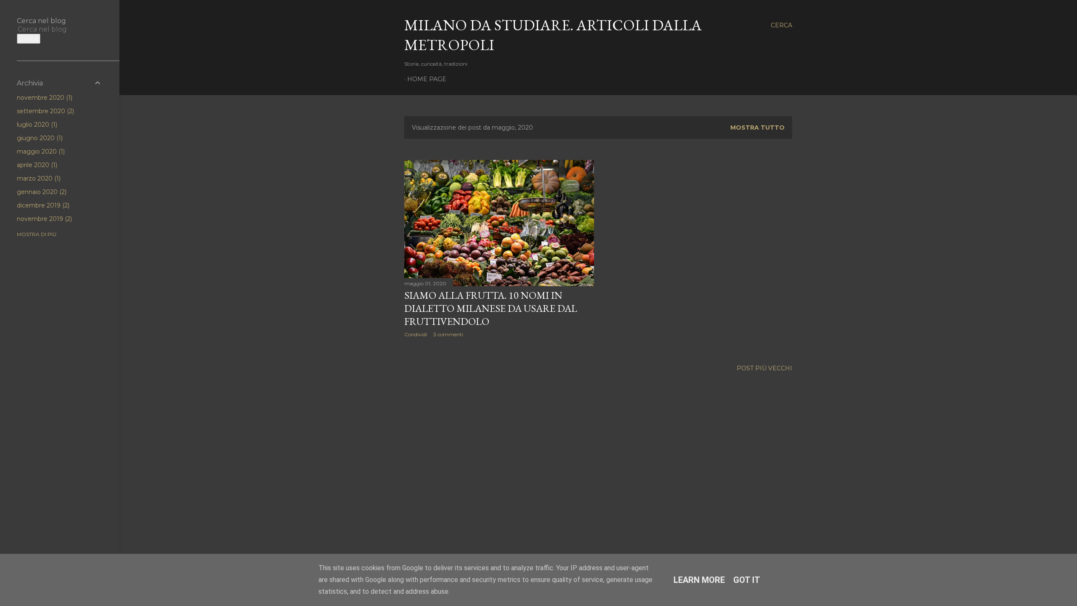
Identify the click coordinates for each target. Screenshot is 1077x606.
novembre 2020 (44, 97)
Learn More (699, 580)
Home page (426, 79)
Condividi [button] (415, 334)
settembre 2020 (44, 111)
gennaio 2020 (41, 192)
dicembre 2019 (42, 205)
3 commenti (448, 334)
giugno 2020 (39, 138)
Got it (746, 580)
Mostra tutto (757, 127)
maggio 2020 (40, 151)
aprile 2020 (36, 165)
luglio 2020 (36, 124)
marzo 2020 (38, 178)
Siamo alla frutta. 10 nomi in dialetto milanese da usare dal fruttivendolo (490, 308)
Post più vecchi (764, 368)
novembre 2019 (43, 219)
